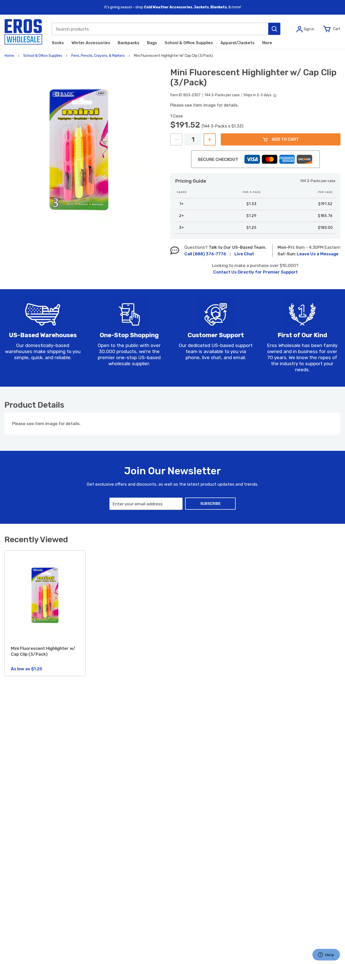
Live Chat (244, 253)
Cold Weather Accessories (168, 7)
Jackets (201, 7)
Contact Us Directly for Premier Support (255, 272)
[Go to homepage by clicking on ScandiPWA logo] (23, 31)
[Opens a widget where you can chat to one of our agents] (326, 955)
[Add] (210, 139)
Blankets (218, 7)
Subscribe (210, 504)
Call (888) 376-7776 (205, 253)
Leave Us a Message (317, 253)
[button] (274, 29)
